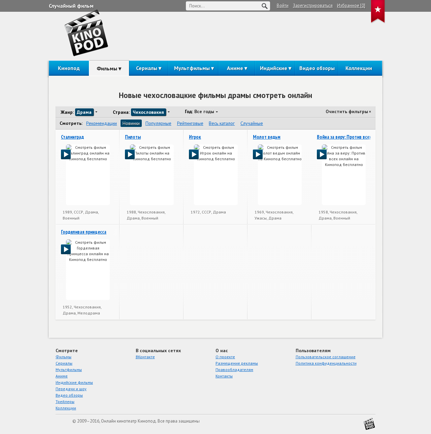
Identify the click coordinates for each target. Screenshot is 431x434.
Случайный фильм (71, 5)
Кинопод (69, 68)
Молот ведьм (266, 137)
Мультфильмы (192, 68)
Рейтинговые (190, 123)
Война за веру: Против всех (344, 137)
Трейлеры (65, 401)
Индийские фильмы (74, 382)
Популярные (158, 123)
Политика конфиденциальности (326, 363)
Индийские (273, 68)
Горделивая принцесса (83, 232)
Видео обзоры (317, 68)
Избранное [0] (351, 5)
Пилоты (133, 137)
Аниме (235, 68)
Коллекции (358, 68)
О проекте (225, 356)
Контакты (224, 375)
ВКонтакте (145, 356)
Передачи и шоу (71, 388)
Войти (283, 5)
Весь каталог (222, 123)
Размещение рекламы (237, 363)
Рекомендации (101, 123)
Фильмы (107, 68)
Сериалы (146, 68)
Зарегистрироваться (313, 5)
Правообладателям (234, 369)
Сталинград (72, 137)
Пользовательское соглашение (326, 356)
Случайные (251, 123)
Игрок (195, 137)
